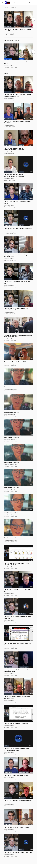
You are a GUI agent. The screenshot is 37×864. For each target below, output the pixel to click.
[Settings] (34, 2)
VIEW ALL (13, 8)
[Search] (30, 2)
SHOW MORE (7, 860)
